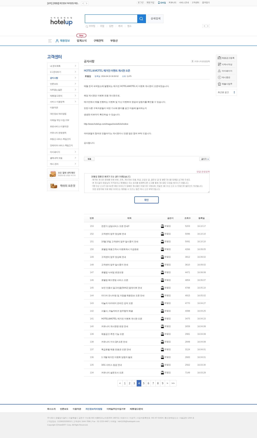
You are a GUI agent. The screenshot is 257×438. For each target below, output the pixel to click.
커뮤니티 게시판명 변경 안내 (114, 326)
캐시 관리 (54, 164)
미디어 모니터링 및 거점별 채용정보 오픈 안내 (122, 295)
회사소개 (51, 409)
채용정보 (65, 40)
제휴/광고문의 (56, 96)
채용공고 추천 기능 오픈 (112, 334)
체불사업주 (227, 84)
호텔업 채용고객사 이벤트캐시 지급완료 (120, 249)
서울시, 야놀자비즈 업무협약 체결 (117, 311)
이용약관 (54, 107)
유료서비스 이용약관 (59, 126)
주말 (102, 26)
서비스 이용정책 (57, 102)
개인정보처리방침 (93, 409)
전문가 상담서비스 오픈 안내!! (115, 226)
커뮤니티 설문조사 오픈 (112, 372)
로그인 (141, 3)
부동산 (114, 40)
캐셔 (120, 26)
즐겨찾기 (206, 3)
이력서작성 (227, 64)
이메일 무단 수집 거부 (59, 120)
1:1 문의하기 (55, 72)
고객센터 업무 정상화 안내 (113, 234)
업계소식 (82, 40)
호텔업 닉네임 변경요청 (112, 272)
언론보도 (54, 84)
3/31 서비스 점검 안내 (111, 365)
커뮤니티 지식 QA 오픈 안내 (114, 342)
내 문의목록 (55, 66)
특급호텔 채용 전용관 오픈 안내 (116, 349)
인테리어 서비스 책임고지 (61, 145)
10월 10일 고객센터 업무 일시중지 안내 (119, 241)
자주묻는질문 (56, 90)
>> (173, 383)
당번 (111, 26)
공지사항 (54, 78)
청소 (129, 26)
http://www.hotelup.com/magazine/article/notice (106, 124)
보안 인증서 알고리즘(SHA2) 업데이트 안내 (121, 288)
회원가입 (150, 3)
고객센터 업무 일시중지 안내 (114, 265)
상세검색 (155, 18)
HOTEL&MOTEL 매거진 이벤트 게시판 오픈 (121, 318)
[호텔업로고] (61, 26)
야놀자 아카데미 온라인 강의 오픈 (117, 303)
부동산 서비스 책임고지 (60, 139)
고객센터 (195, 3)
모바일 (163, 3)
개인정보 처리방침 (58, 114)
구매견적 (98, 40)
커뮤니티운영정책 (202, 61)
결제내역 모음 (56, 158)
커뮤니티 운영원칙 (58, 133)
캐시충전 (226, 77)
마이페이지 (227, 71)
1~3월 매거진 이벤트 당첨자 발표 (116, 357)
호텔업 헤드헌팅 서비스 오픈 (114, 280)
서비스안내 (184, 3)
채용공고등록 (228, 58)
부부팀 (92, 26)
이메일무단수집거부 (116, 409)
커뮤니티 (172, 3)
